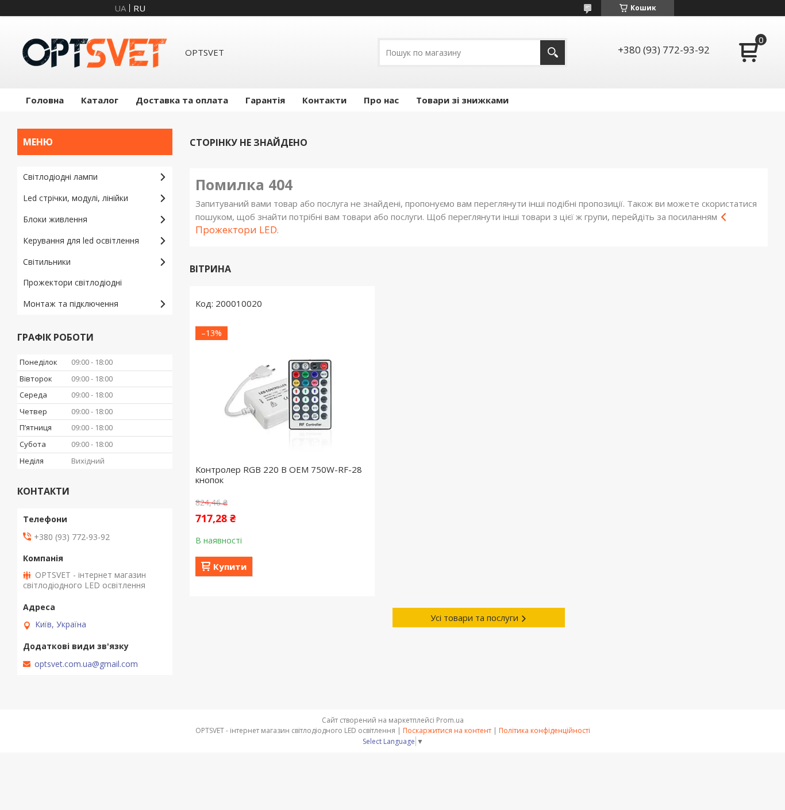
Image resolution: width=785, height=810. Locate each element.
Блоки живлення (55, 219)
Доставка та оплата (182, 100)
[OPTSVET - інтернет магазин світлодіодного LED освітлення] (94, 52)
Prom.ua (450, 720)
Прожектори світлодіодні (72, 282)
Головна (45, 100)
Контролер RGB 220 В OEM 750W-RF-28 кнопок (278, 474)
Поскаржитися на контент (447, 730)
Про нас (381, 100)
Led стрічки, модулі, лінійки (75, 197)
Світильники (47, 261)
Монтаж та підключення (70, 303)
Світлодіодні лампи (60, 176)
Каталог (99, 100)
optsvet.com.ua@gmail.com (86, 664)
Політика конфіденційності (544, 730)
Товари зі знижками (462, 100)
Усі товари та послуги (474, 617)
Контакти (324, 100)
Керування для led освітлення (81, 240)
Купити (230, 566)
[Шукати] (552, 52)
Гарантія (265, 100)
